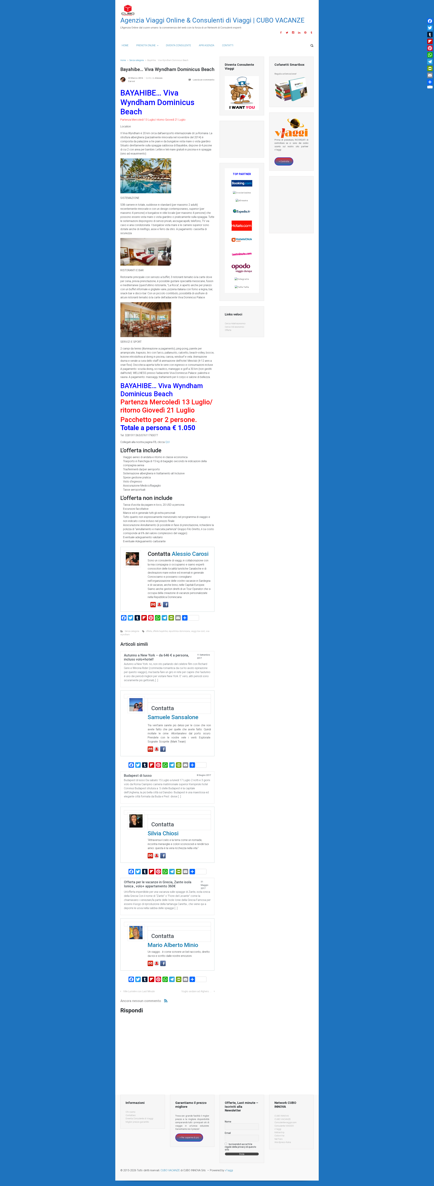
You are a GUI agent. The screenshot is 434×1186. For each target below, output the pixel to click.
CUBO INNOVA (281, 1116)
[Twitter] (287, 32)
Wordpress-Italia (282, 1142)
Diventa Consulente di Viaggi (139, 1118)
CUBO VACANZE (282, 1119)
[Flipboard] (430, 41)
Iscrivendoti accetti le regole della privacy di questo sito (240, 1147)
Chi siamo (130, 1112)
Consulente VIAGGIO (284, 1126)
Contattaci (131, 1115)
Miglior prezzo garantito (137, 1122)
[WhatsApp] (430, 54)
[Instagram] (293, 32)
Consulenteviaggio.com (285, 1122)
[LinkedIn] (299, 32)
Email (228, 1133)
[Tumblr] (311, 32)
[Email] (430, 75)
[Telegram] (430, 61)
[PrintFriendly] (430, 68)
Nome (228, 1121)
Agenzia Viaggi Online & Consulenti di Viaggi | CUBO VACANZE (212, 20)
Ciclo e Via (279, 1135)
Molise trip (279, 1132)
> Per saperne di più (189, 1137)
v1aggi (277, 1129)
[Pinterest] (305, 32)
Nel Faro (278, 1139)
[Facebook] (281, 32)
